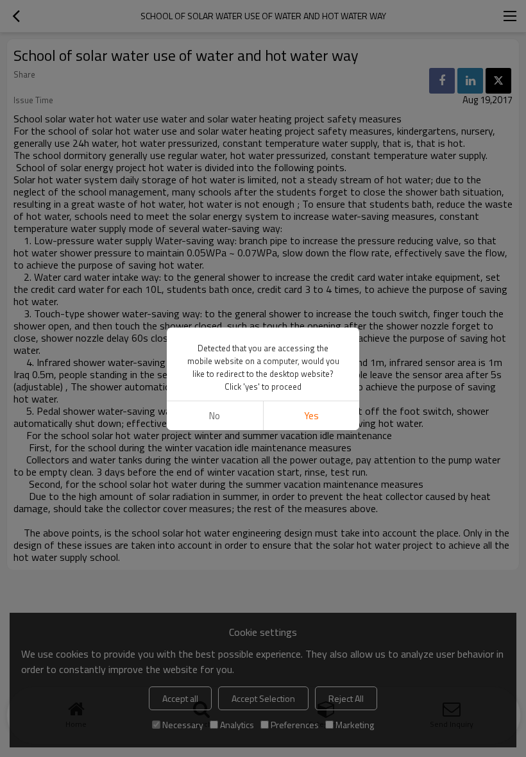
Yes (311, 415)
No (214, 415)
